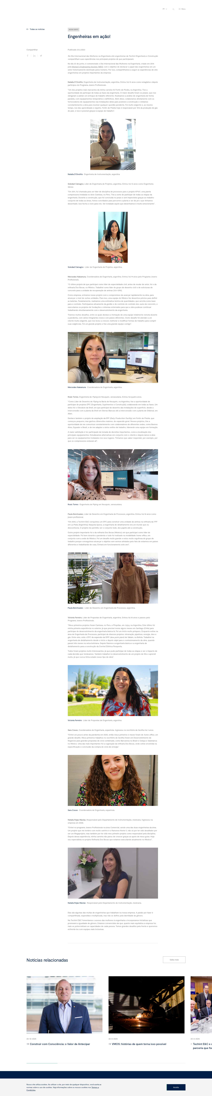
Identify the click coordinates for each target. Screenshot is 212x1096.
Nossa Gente (73, 29)
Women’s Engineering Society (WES (87, 67)
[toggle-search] (173, 9)
